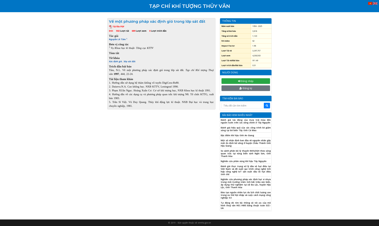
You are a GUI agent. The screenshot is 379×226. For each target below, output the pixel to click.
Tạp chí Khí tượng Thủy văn (189, 6)
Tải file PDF (118, 26)
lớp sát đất (129, 61)
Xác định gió (116, 61)
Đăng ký (247, 88)
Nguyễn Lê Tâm (118, 39)
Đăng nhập (246, 81)
